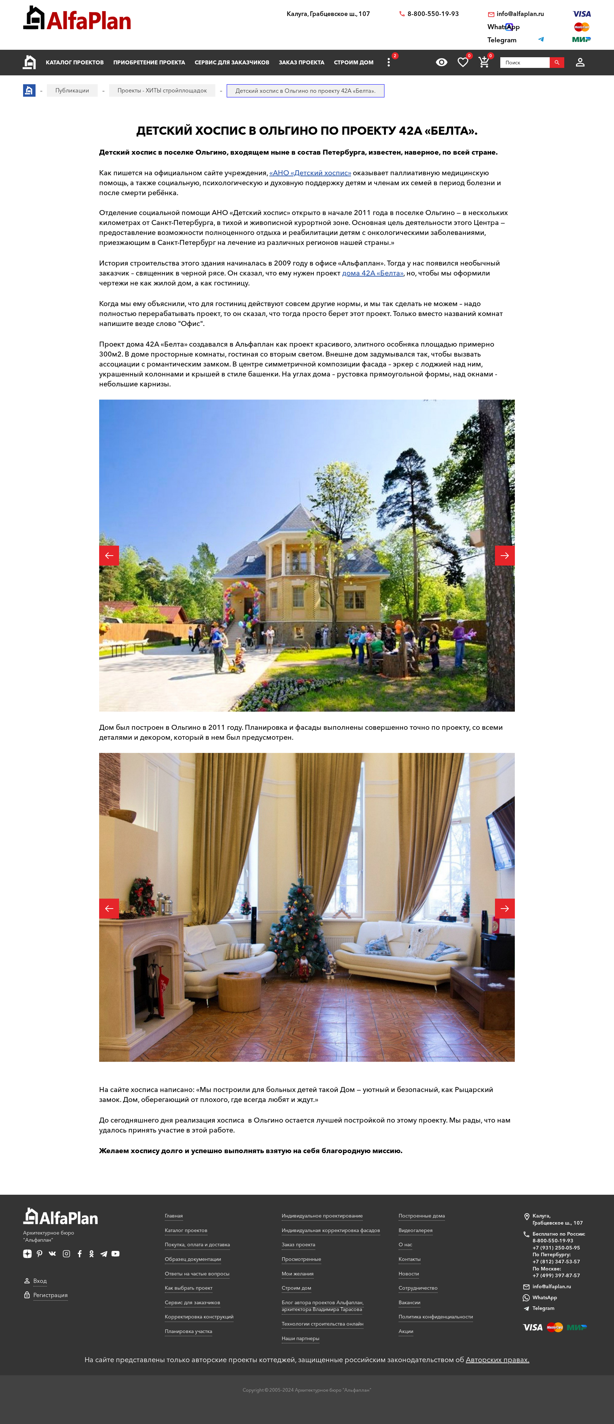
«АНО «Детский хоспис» (310, 172)
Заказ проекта (301, 62)
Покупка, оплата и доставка (197, 1244)
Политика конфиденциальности (436, 1316)
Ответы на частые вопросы (197, 1273)
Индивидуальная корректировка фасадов (331, 1230)
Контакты (410, 1259)
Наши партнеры (300, 1338)
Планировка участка (188, 1331)
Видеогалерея (416, 1230)
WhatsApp (545, 1297)
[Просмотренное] (442, 62)
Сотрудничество (418, 1288)
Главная (174, 1215)
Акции (406, 1331)
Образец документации (193, 1259)
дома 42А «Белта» (372, 273)
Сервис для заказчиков (232, 62)
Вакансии (409, 1302)
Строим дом (353, 62)
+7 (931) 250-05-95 (556, 1247)
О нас (405, 1244)
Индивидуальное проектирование (322, 1215)
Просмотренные (301, 1259)
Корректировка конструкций (199, 1316)
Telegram (543, 1308)
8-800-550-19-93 (433, 13)
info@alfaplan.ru (520, 13)
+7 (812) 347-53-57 (556, 1261)
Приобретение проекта (149, 62)
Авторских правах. (497, 1359)
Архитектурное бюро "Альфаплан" (48, 1236)
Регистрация (50, 1295)
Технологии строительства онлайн (322, 1324)
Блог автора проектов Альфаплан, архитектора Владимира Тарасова (323, 1306)
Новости (409, 1273)
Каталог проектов (75, 62)
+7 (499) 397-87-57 (556, 1275)
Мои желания (298, 1273)
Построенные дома (422, 1215)
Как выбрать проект (188, 1288)
